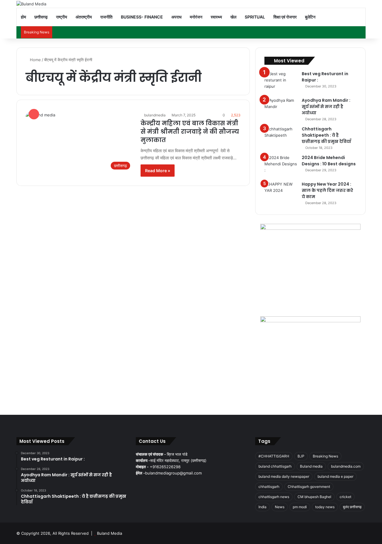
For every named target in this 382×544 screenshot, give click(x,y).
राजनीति (106, 16)
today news (325, 507)
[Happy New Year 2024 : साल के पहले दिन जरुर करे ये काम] (280, 192)
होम (23, 16)
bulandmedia (155, 115)
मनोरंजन (196, 16)
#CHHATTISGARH (273, 456)
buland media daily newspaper (283, 476)
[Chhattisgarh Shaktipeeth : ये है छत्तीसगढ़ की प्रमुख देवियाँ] (280, 137)
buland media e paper (335, 476)
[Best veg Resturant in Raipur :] (280, 82)
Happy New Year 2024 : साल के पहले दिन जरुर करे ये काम (327, 190)
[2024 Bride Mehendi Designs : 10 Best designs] (280, 166)
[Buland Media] (31, 4)
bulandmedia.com (346, 466)
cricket (345, 496)
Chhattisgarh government (309, 486)
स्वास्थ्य (216, 16)
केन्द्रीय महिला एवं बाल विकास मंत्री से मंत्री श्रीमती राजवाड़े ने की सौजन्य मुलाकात (190, 131)
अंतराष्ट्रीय (84, 16)
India (262, 507)
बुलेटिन (310, 16)
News (279, 507)
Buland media (311, 466)
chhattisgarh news (273, 496)
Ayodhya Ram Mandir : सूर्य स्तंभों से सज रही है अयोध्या (326, 106)
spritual (255, 16)
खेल (233, 16)
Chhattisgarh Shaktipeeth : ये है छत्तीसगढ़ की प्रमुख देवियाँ (326, 135)
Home (35, 59)
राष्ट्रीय (61, 16)
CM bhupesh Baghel (314, 496)
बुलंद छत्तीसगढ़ (352, 507)
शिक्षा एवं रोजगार (285, 16)
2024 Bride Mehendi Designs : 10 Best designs (329, 161)
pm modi (300, 507)
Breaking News (325, 456)
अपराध (176, 16)
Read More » (157, 170)
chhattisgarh (268, 486)
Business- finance (142, 16)
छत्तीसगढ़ (41, 16)
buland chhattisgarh (275, 466)
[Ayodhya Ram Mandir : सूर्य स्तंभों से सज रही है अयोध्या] (280, 108)
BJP (301, 456)
